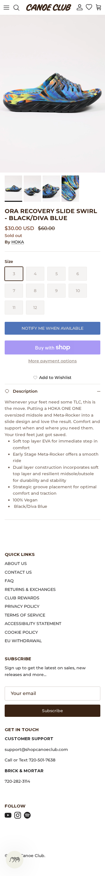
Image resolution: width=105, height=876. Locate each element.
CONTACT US (18, 572)
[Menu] (6, 7)
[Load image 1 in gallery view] (52, 94)
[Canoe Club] (49, 7)
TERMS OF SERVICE (25, 615)
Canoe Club (32, 855)
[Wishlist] (89, 7)
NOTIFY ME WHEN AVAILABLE (52, 328)
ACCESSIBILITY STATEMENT (33, 623)
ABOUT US (16, 563)
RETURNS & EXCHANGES (30, 589)
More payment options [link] (52, 361)
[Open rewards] (14, 859)
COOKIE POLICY (21, 632)
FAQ (9, 580)
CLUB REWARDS (22, 598)
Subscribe (52, 710)
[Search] (19, 7)
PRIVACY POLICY (22, 606)
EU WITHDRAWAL (23, 640)
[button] (79, 7)
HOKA (17, 242)
